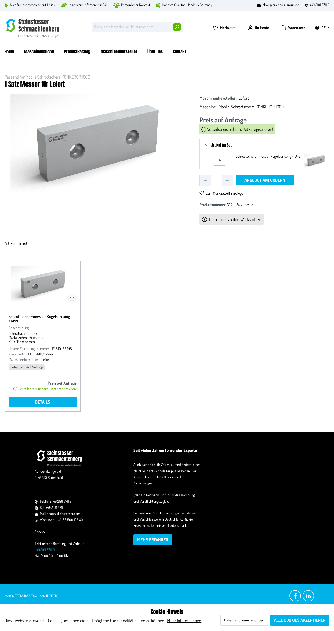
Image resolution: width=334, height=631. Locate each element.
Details (42, 402)
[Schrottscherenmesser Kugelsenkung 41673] (42, 284)
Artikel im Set (221, 145)
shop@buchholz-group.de (281, 4)
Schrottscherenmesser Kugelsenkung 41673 (268, 156)
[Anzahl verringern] (205, 180)
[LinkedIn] (308, 595)
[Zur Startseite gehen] (33, 28)
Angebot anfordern (264, 180)
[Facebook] (295, 595)
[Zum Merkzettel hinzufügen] (72, 298)
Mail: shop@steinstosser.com (60, 513)
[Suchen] (177, 27)
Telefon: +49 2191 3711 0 (56, 501)
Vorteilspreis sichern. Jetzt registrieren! (239, 129)
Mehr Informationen (184, 620)
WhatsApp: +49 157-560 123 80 (61, 519)
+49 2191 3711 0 (320, 4)
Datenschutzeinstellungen (244, 620)
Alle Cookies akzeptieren (300, 620)
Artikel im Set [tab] (16, 243)
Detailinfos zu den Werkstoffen (234, 219)
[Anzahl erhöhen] (227, 180)
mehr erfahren (152, 539)
